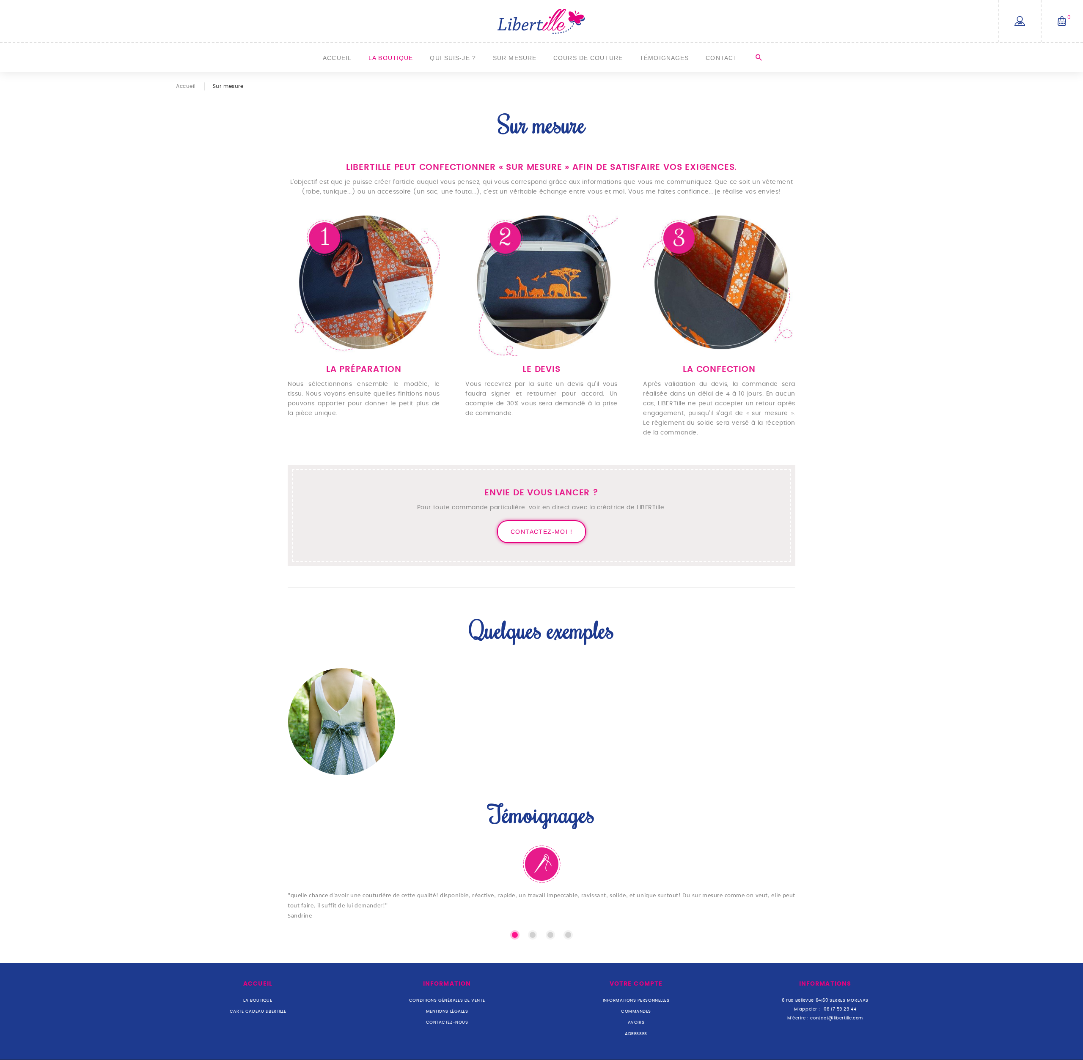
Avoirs (636, 1022)
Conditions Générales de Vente (447, 1000)
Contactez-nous (447, 1022)
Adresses (636, 1034)
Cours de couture (588, 58)
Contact (721, 58)
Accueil (337, 58)
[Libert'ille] (541, 21)
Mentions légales (447, 1011)
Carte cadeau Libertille (258, 1011)
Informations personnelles (636, 1000)
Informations (825, 984)
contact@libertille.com (836, 1018)
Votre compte (636, 984)
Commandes (636, 1011)
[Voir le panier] (1062, 22)
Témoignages (664, 58)
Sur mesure (514, 58)
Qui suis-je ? (453, 58)
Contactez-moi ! (541, 531)
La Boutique (390, 58)
